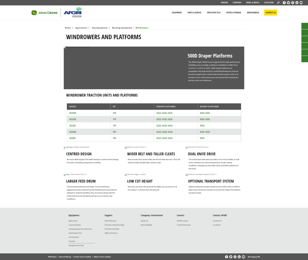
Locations (269, 2)
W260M (72, 131)
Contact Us (217, 221)
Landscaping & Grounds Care (80, 229)
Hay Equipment (100, 28)
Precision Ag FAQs (112, 229)
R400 (202, 113)
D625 (158, 113)
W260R (72, 138)
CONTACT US (271, 12)
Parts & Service (110, 221)
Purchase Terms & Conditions (82, 257)
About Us (144, 221)
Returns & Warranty (65, 257)
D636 (170, 113)
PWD (258, 257)
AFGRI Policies (52, 257)
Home (68, 28)
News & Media (252, 2)
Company (237, 2)
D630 (164, 113)
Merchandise (253, 12)
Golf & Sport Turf (75, 233)
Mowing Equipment (122, 28)
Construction (74, 237)
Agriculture (81, 28)
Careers (224, 2)
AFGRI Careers (182, 221)
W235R (72, 125)
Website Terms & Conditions (102, 257)
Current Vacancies (184, 225)
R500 (207, 113)
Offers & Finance (111, 233)
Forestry (72, 241)
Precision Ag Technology (114, 225)
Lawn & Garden (75, 225)
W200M (72, 113)
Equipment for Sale (76, 245)
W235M (72, 119)
